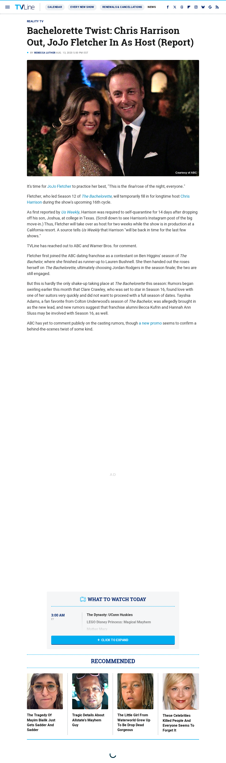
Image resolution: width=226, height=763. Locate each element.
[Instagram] (196, 7)
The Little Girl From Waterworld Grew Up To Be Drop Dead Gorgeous (133, 722)
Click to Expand (114, 640)
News (152, 7)
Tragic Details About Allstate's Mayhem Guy (88, 720)
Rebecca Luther (45, 52)
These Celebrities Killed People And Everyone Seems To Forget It (178, 723)
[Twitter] (175, 7)
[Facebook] (168, 7)
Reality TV (35, 21)
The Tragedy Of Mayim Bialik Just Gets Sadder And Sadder (41, 722)
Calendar (55, 7)
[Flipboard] (189, 7)
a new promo (150, 323)
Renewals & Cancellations (122, 7)
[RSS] (217, 7)
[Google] (210, 7)
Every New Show (82, 7)
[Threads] (182, 7)
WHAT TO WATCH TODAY (117, 599)
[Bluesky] (203, 7)
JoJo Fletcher (59, 186)
